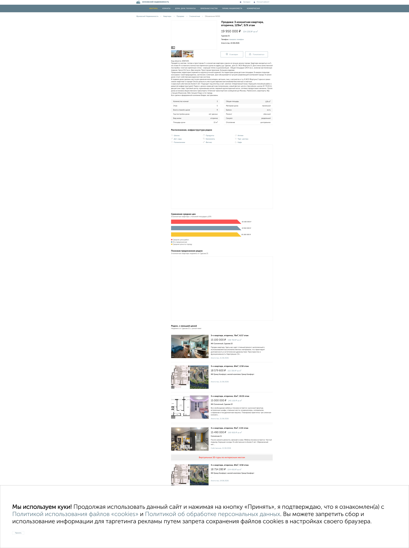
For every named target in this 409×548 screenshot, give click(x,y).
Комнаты (166, 8)
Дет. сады (177, 139)
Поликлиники (179, 142)
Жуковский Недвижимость (147, 16)
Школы (176, 135)
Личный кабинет (263, 2)
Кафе (239, 142)
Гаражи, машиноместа (232, 8)
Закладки (246, 2)
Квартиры (153, 8)
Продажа (180, 16)
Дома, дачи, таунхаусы (185, 8)
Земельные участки (208, 8)
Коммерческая (253, 8)
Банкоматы (210, 139)
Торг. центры (242, 139)
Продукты (209, 135)
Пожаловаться (258, 54)
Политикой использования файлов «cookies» (75, 514)
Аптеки (240, 135)
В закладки (234, 54)
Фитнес (208, 142)
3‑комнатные (194, 16)
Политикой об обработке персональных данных (212, 514)
